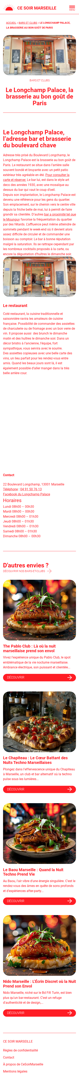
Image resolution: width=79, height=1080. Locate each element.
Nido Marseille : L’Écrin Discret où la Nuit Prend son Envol (39, 984)
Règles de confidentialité (20, 1050)
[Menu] (72, 6)
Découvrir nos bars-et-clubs (24, 571)
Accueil (11, 22)
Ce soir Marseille (36, 8)
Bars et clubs (28, 22)
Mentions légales (15, 1071)
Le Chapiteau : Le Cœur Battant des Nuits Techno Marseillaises (35, 760)
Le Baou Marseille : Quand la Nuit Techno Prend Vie (33, 872)
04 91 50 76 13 (31, 489)
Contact (8, 1057)
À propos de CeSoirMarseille (23, 1064)
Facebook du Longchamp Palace (26, 494)
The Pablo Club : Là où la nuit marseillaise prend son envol (29, 648)
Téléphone (10, 489)
